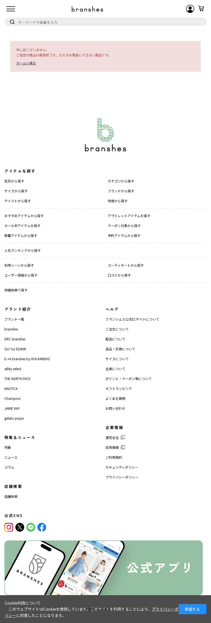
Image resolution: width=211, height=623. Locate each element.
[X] (19, 527)
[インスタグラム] (8, 527)
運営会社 (112, 437)
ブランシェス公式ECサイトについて (132, 319)
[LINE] (30, 527)
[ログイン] (190, 9)
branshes (11, 329)
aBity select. (13, 368)
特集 (7, 447)
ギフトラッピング (119, 388)
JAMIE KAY (12, 408)
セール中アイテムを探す (22, 225)
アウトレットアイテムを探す (129, 215)
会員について (115, 368)
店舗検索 (11, 496)
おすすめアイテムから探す (24, 215)
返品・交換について (120, 348)
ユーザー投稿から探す (20, 275)
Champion (12, 398)
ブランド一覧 (14, 319)
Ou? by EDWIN (15, 348)
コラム (9, 467)
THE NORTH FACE (17, 378)
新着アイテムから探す (20, 235)
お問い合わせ (115, 408)
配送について (115, 339)
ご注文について (117, 329)
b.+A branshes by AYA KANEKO (27, 358)
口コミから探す (119, 275)
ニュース (10, 457)
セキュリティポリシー (122, 467)
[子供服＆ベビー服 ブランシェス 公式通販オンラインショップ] (87, 9)
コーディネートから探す (126, 265)
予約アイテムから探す (124, 235)
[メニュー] (10, 8)
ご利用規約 (114, 457)
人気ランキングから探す (22, 250)
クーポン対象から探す (124, 225)
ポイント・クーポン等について (129, 378)
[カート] (201, 8)
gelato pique (14, 418)
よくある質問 (115, 398)
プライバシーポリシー (122, 477)
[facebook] (41, 527)
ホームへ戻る (26, 63)
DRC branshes (14, 339)
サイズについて (117, 358)
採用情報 (112, 447)
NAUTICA (11, 388)
